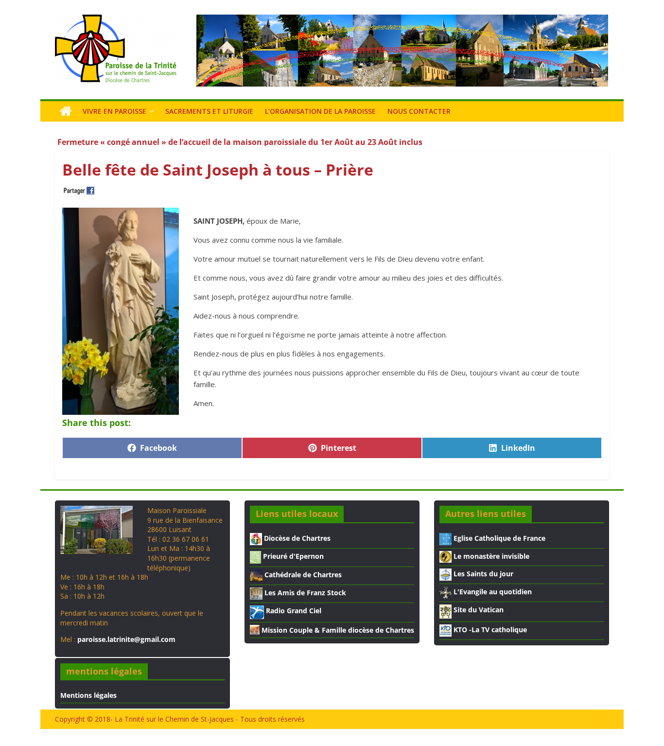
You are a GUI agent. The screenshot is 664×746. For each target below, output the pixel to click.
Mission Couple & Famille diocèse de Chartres (337, 630)
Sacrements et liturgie (209, 111)
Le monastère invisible (490, 556)
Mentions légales (88, 695)
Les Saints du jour (482, 573)
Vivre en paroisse (114, 111)
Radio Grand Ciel (292, 610)
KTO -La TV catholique (489, 629)
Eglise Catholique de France (498, 538)
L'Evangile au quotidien (492, 591)
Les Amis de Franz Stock (304, 592)
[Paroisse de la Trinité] (66, 111)
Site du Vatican (478, 609)
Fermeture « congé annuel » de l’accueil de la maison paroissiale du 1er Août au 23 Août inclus (239, 136)
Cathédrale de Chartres (302, 574)
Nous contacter (419, 111)
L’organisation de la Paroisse (320, 111)
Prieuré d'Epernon (292, 556)
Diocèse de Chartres (296, 538)
